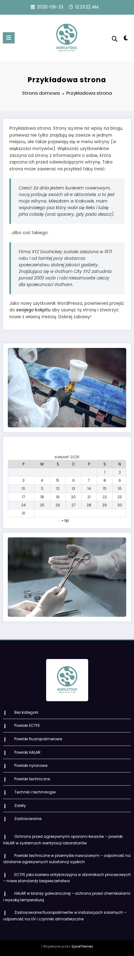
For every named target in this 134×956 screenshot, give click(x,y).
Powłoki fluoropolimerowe (38, 739)
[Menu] (9, 37)
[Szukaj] (114, 39)
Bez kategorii (26, 712)
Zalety (20, 805)
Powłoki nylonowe (30, 765)
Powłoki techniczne (32, 779)
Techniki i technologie (34, 792)
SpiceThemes (82, 946)
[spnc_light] (126, 39)
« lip (65, 520)
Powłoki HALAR (27, 752)
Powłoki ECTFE (27, 725)
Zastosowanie (27, 818)
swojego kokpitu (33, 310)
